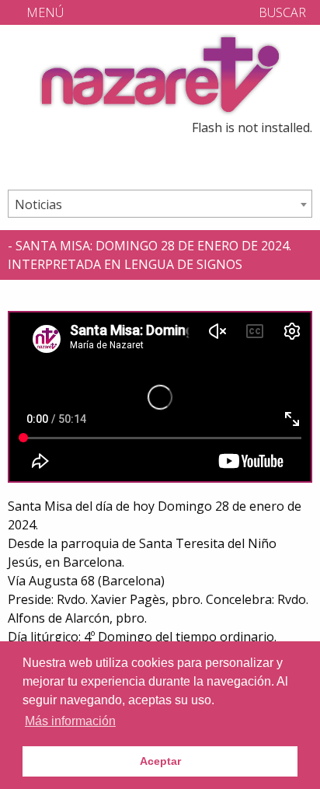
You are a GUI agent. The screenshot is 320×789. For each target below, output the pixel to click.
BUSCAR (281, 12)
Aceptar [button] (160, 761)
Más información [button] (70, 721)
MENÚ (43, 12)
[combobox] (160, 204)
